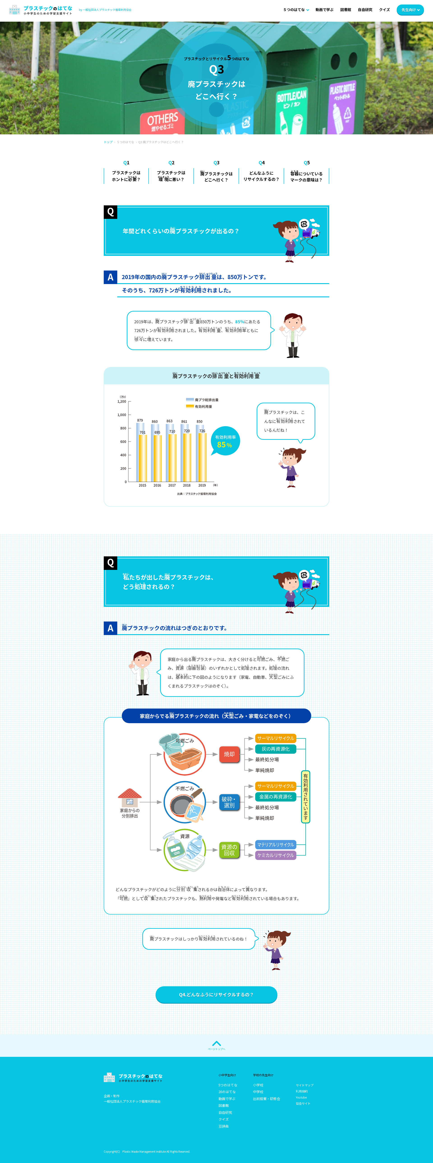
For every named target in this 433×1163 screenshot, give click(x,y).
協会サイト (303, 1103)
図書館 (345, 9)
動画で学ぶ (325, 9)
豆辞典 (224, 1126)
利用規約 (302, 1091)
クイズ (384, 9)
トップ (108, 142)
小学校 (258, 1085)
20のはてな (227, 1091)
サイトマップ (304, 1085)
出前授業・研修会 (266, 1098)
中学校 (258, 1091)
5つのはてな (228, 1085)
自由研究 (365, 9)
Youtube (301, 1097)
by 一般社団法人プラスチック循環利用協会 (105, 9)
